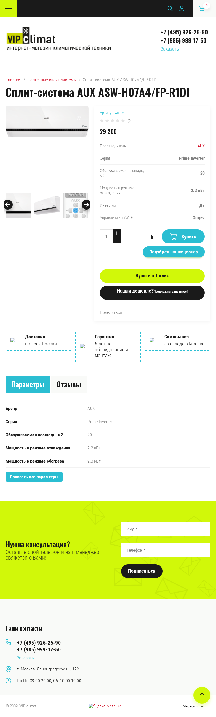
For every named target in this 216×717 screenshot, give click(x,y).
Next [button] (86, 205)
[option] (47, 148)
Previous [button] (8, 205)
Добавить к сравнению (152, 236)
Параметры (27, 384)
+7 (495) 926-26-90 (184, 32)
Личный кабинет (181, 8)
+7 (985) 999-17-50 (183, 40)
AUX (201, 145)
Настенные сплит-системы (52, 79)
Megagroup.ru (193, 706)
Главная (13, 79)
